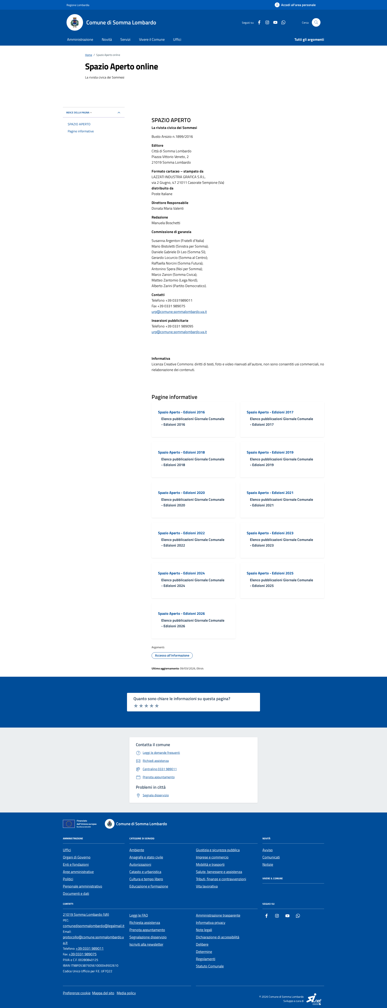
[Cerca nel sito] (316, 22)
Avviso (267, 850)
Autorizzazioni (140, 864)
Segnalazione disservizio (148, 937)
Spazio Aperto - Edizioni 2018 (181, 452)
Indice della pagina (77, 112)
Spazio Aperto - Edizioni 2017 (270, 412)
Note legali (204, 930)
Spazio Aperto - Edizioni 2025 (270, 573)
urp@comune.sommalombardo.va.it (179, 311)
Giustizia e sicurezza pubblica (218, 850)
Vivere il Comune (152, 39)
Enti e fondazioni (76, 864)
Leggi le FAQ (138, 915)
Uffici (177, 39)
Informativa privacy (210, 922)
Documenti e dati (76, 893)
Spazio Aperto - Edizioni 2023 (270, 533)
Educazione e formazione (148, 886)
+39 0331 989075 (83, 954)
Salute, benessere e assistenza (219, 871)
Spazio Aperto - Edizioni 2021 (270, 492)
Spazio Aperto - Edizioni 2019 (270, 452)
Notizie (267, 864)
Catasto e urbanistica (145, 871)
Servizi (125, 39)
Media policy (126, 993)
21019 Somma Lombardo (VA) (86, 914)
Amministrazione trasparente (218, 915)
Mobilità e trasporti (210, 864)
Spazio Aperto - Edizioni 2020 (181, 492)
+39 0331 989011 (90, 948)
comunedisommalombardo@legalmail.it (93, 926)
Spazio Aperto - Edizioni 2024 (181, 573)
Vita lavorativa (207, 886)
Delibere (202, 944)
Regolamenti (205, 959)
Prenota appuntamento (147, 930)
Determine (204, 951)
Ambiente (136, 850)
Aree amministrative (78, 871)
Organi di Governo (77, 857)
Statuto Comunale (210, 966)
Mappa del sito (103, 993)
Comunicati (271, 857)
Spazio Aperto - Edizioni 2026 (181, 613)
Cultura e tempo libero (146, 879)
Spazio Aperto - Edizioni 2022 (181, 533)
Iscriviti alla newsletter (146, 944)
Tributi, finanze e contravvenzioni (221, 879)
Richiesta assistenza (144, 922)
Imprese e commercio (212, 857)
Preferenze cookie (77, 993)
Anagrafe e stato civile (146, 857)
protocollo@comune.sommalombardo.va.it (93, 939)
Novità (107, 39)
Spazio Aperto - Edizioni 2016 (181, 412)
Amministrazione (80, 39)
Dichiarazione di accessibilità (217, 937)
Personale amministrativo (82, 886)
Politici (68, 879)
